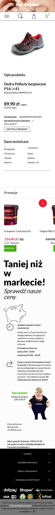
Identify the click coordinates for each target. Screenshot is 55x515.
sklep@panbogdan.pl (35, 444)
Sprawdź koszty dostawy (17, 120)
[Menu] (6, 16)
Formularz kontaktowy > (18, 447)
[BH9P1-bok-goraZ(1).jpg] (27, 42)
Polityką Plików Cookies (20, 505)
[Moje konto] (33, 16)
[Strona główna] (27, 6)
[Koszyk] (47, 16)
